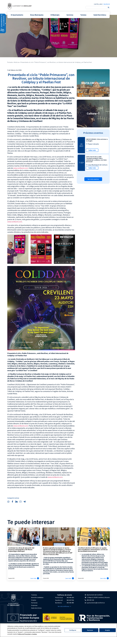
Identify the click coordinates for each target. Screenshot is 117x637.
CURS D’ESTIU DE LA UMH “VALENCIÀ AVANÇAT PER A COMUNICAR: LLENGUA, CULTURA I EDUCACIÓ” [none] (96, 159)
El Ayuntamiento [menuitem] (17, 15)
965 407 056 (70, 600)
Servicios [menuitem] (70, 15)
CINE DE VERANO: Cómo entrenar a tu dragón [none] (97, 140)
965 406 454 (70, 597)
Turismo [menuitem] (83, 15)
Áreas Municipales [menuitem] (36, 15)
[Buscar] (108, 7)
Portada (10, 62)
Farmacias (34, 603)
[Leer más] (38, 578)
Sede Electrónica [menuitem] (100, 15)
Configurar (72, 630)
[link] (19, 6)
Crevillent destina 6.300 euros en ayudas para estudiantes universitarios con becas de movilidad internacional (93, 549)
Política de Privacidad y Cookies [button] (27, 634)
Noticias (16, 62)
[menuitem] (37, 595)
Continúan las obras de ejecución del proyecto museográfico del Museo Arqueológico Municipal (21, 549)
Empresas (34, 605)
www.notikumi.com (20, 168)
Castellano (98, 4)
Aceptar (107, 630)
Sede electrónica (36, 608)
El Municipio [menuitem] (55, 15)
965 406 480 (70, 603)
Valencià (107, 4)
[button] (8, 501)
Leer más (33, 578)
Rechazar (90, 630)
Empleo (33, 600)
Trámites (34, 595)
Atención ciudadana (37, 597)
